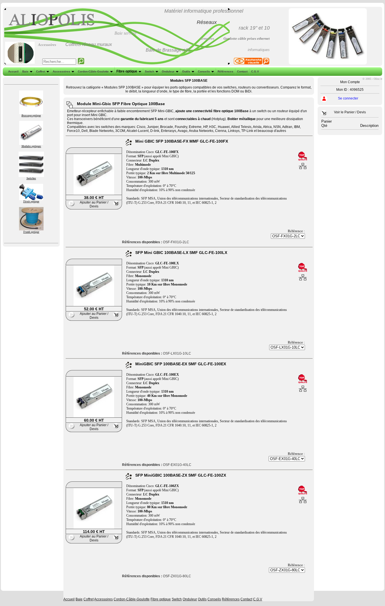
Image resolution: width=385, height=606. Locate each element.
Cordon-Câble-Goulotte (93, 71)
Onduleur (168, 71)
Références (225, 71)
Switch (149, 71)
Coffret (40, 71)
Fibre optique (126, 71)
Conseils (204, 71)
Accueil (13, 71)
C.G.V (255, 71)
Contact (242, 71)
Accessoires (61, 71)
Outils (186, 71)
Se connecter (348, 98)
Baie (25, 71)
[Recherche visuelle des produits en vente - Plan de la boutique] (252, 63)
